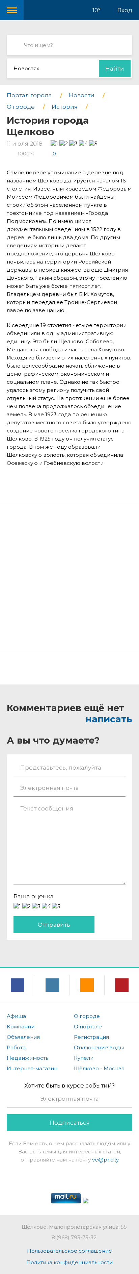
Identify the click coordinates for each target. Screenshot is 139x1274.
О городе (87, 1016)
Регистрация (91, 1037)
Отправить (54, 924)
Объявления (23, 1037)
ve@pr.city (105, 1159)
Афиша (16, 1016)
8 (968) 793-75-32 (74, 1237)
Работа (16, 1047)
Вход (124, 10)
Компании (20, 1026)
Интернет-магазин (32, 1068)
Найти (114, 68)
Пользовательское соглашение (69, 1251)
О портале (88, 1026)
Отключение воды (99, 1047)
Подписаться (70, 1122)
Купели (83, 1058)
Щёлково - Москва (99, 1068)
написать (108, 719)
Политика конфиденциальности (69, 1262)
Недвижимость (27, 1058)
